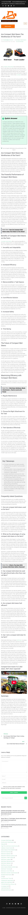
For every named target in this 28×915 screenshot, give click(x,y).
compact (18, 74)
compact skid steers (8, 66)
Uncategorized (4, 886)
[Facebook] (3, 5)
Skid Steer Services (6, 865)
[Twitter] (11, 5)
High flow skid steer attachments (9, 846)
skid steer (19, 640)
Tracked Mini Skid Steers (7, 880)
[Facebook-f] (7, 904)
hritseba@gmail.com (8, 40)
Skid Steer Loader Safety (7, 857)
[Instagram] (5, 5)
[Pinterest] (15, 904)
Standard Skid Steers (6, 874)
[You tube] (8, 5)
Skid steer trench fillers (7, 871)
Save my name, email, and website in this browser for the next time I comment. (13, 787)
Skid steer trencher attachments (9, 872)
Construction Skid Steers (7, 842)
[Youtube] (18, 904)
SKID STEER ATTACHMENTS (8, 850)
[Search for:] (12, 798)
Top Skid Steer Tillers (6, 878)
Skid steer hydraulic (6, 853)
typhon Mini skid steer (6, 882)
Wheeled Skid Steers (6, 890)
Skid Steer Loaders (5, 859)
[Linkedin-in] (13, 904)
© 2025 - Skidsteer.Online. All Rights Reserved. (14, 907)
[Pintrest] (13, 5)
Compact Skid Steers (21, 40)
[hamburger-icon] (25, 23)
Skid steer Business (6, 851)
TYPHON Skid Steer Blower (8, 884)
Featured (3, 844)
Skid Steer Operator (6, 863)
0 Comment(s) (19, 41)
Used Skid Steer (5, 888)
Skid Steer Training (6, 869)
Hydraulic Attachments (7, 848)
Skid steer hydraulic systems (8, 855)
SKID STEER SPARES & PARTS (8, 867)
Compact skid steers (6, 241)
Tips (2, 876)
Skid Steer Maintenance (7, 861)
